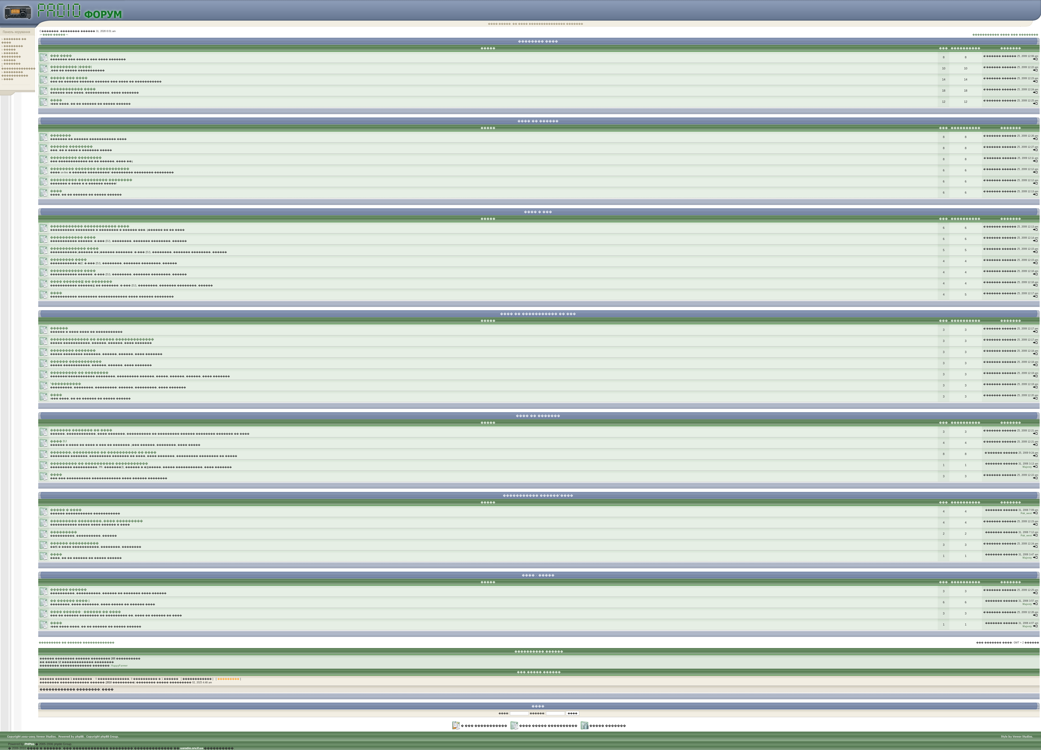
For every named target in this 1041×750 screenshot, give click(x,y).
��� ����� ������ (539, 672)
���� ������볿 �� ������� (81, 281)
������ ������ (68, 589)
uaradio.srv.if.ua (191, 748)
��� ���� (61, 55)
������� (12, 63)
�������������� (18, 68)
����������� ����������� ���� (89, 226)
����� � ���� (66, 509)
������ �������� (71, 146)
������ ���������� (74, 543)
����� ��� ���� (69, 77)
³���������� (65, 383)
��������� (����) (71, 66)
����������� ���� (73, 89)
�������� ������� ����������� (89, 168)
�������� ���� (68, 259)
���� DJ (58, 441)
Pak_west (1026, 513)
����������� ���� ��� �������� (1005, 34)
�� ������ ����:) (70, 600)
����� (10, 49)
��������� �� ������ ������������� (76, 642)
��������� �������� (76, 157)
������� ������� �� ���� (81, 430)
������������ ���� (74, 248)
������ (59, 328)
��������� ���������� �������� (91, 179)
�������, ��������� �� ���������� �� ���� (103, 452)
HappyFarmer (119, 665)
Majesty (1027, 467)
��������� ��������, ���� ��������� (96, 521)
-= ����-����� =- (54, 34)
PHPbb (29, 744)
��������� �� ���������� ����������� (99, 463)
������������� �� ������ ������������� (102, 339)
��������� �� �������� (79, 372)
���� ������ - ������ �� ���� (85, 611)
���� (8, 79)
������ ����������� (76, 361)
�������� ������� (73, 350)
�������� (13, 46)
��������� (63, 532)
